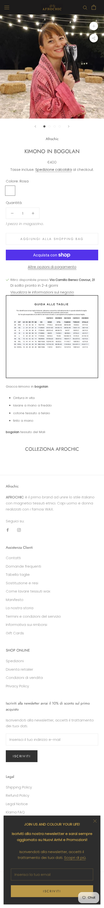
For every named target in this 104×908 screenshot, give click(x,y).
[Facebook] (7, 530)
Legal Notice (17, 803)
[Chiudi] (95, 821)
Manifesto (14, 599)
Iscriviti (52, 891)
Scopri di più (75, 857)
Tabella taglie (18, 574)
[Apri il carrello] (94, 7)
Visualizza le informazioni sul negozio (42, 292)
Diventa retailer (19, 669)
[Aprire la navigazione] (6, 7)
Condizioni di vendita (24, 677)
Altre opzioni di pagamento (52, 266)
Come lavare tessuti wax (28, 591)
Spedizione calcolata (53, 169)
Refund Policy (17, 795)
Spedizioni (15, 660)
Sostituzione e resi (22, 582)
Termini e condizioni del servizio (33, 616)
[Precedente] (35, 126)
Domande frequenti (23, 566)
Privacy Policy (17, 686)
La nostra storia (19, 607)
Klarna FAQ (15, 812)
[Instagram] (19, 530)
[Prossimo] (68, 126)
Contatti (13, 557)
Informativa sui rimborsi (26, 624)
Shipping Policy (19, 787)
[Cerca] (85, 7)
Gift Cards (15, 633)
